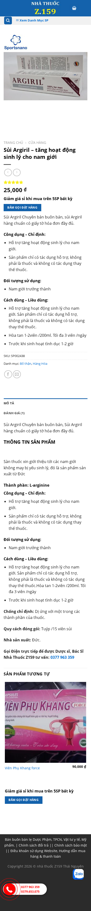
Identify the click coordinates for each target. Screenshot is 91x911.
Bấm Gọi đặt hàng (22, 207)
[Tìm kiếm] (8, 21)
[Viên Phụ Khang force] (45, 722)
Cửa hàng (37, 142)
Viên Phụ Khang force (22, 768)
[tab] (45, 403)
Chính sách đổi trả (34, 845)
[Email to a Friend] (17, 374)
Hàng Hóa (40, 363)
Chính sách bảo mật (70, 845)
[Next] (21, 122)
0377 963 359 (62, 657)
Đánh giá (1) (14, 413)
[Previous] (8, 122)
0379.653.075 (30, 892)
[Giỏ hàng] (74, 8)
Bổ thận (25, 363)
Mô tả (9, 403)
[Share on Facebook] (8, 374)
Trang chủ (13, 142)
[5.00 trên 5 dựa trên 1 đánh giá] (45, 182)
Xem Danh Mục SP (33, 20)
